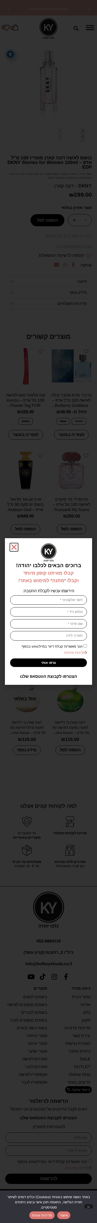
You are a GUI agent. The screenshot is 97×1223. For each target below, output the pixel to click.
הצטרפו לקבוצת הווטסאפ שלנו (48, 676)
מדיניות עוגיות (42, 1215)
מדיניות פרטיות (74, 653)
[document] (48, 611)
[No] (88, 1206)
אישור (64, 1215)
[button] (14, 547)
